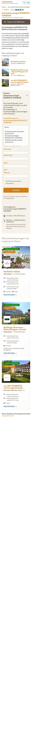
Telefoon (6, 173)
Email (5, 163)
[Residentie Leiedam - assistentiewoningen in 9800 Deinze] (16, 257)
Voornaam (7, 149)
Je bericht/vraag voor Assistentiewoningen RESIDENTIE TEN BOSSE (15, 120)
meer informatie (9, 295)
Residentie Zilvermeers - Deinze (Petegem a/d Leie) (19, 72)
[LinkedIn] (21, 10)
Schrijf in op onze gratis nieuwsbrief (13, 182)
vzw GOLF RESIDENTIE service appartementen (20, 82)
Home (4, 7)
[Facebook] (18, 10)
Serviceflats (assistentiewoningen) (19, 7)
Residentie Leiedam (18, 62)
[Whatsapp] (23, 10)
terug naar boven (8, 416)
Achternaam (7, 155)
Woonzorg (7, 2)
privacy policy (10, 198)
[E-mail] (16, 10)
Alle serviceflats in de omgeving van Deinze (16, 414)
